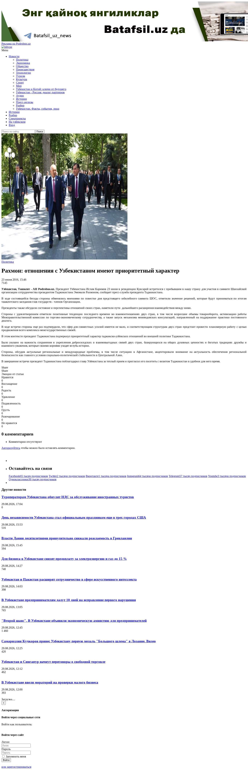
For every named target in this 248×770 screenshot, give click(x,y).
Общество (22, 66)
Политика (22, 59)
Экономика (23, 62)
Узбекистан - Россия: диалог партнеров (40, 92)
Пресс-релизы (24, 102)
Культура (21, 79)
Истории (21, 98)
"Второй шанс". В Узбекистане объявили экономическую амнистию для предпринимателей (74, 621)
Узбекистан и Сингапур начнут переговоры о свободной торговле (53, 662)
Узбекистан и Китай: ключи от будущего (41, 89)
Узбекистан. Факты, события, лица (37, 108)
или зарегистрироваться (16, 766)
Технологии (23, 72)
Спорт (20, 82)
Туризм (20, 76)
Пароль (6, 749)
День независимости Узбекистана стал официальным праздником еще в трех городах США (73, 517)
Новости (14, 56)
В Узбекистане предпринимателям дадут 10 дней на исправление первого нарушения (68, 600)
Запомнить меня (15, 756)
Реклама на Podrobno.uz (16, 43)
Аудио (20, 95)
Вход (12, 125)
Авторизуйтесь (10, 447)
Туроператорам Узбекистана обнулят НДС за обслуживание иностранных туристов (67, 497)
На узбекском (17, 121)
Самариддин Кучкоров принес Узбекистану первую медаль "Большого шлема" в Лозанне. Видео (78, 641)
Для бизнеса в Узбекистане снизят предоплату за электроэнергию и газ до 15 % (64, 559)
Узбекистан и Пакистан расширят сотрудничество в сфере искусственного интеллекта (69, 579)
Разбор (20, 105)
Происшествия (25, 69)
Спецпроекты (17, 118)
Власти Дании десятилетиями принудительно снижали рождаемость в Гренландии (66, 538)
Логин (5, 741)
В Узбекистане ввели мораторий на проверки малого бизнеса (49, 682)
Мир (19, 85)
